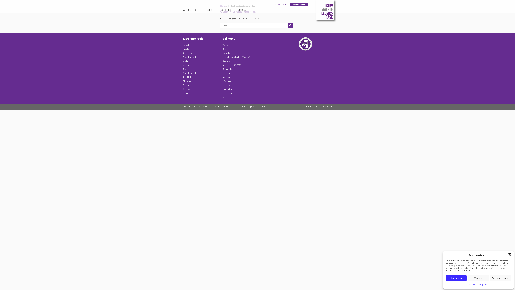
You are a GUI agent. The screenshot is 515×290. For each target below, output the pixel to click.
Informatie (243, 10)
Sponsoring (227, 77)
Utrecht (186, 65)
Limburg (186, 93)
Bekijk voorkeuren (500, 278)
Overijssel (187, 89)
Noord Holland (189, 73)
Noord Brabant (189, 57)
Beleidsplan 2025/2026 (232, 65)
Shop (197, 10)
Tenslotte (209, 10)
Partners (226, 73)
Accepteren (456, 278)
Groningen (187, 69)
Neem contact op (299, 5)
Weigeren (478, 278)
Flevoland (187, 81)
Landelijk (186, 45)
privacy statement (257, 107)
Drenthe (186, 85)
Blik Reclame (328, 107)
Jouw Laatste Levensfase (325, 10)
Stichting (226, 10)
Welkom (187, 10)
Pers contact (227, 93)
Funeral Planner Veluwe (228, 107)
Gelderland (187, 53)
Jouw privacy (482, 285)
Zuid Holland (188, 77)
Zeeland (186, 61)
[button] (509, 255)
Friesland (187, 49)
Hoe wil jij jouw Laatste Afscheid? (236, 57)
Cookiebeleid (472, 285)
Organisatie (227, 69)
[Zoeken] (290, 25)
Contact (225, 97)
